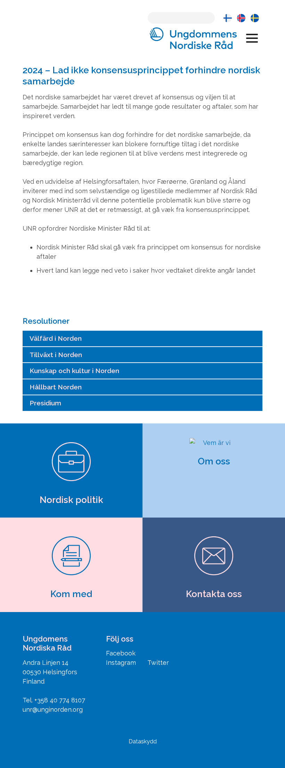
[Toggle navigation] (252, 38)
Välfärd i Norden (56, 338)
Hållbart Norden (56, 387)
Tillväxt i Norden (56, 354)
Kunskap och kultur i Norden (74, 370)
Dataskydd (143, 741)
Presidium (45, 403)
